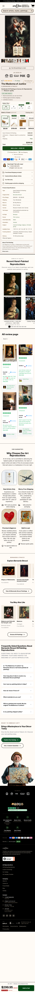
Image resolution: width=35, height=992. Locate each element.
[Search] (32, 10)
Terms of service (14, 926)
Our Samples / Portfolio (8, 874)
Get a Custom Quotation (11, 745)
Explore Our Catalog (10, 740)
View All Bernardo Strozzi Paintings (16, 591)
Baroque (15, 214)
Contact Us (5, 883)
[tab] (9, 326)
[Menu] (3, 6)
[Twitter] (7, 915)
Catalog (4, 890)
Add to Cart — (17, 148)
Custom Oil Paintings (7, 869)
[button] (32, 6)
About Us (5, 881)
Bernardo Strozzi (10, 86)
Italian (14, 219)
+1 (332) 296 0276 (14, 166)
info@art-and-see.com (15, 168)
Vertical (15, 222)
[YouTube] (13, 915)
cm (31, 103)
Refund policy (6, 926)
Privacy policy (6, 929)
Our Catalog (5, 872)
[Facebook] (4, 915)
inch (28, 103)
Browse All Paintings (16, 634)
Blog (4, 888)
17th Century (16, 217)
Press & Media (6, 885)
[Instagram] (10, 915)
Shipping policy (22, 926)
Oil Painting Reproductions (9, 867)
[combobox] (17, 11)
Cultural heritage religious (19, 225)
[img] (7, 364)
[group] (12, 299)
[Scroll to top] (33, 990)
